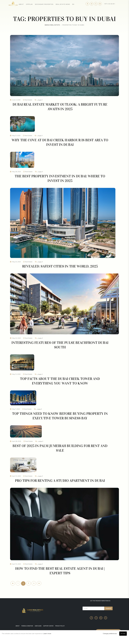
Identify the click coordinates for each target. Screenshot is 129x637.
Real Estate (28, 100)
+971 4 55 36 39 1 (109, 4)
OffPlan (29, 4)
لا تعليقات (39, 100)
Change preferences (110, 633)
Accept (123, 633)
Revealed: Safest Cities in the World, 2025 (60, 266)
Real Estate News (63, 4)
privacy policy (60, 626)
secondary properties (44, 4)
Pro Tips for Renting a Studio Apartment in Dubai (60, 480)
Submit (108, 608)
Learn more (47, 633)
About (21, 4)
